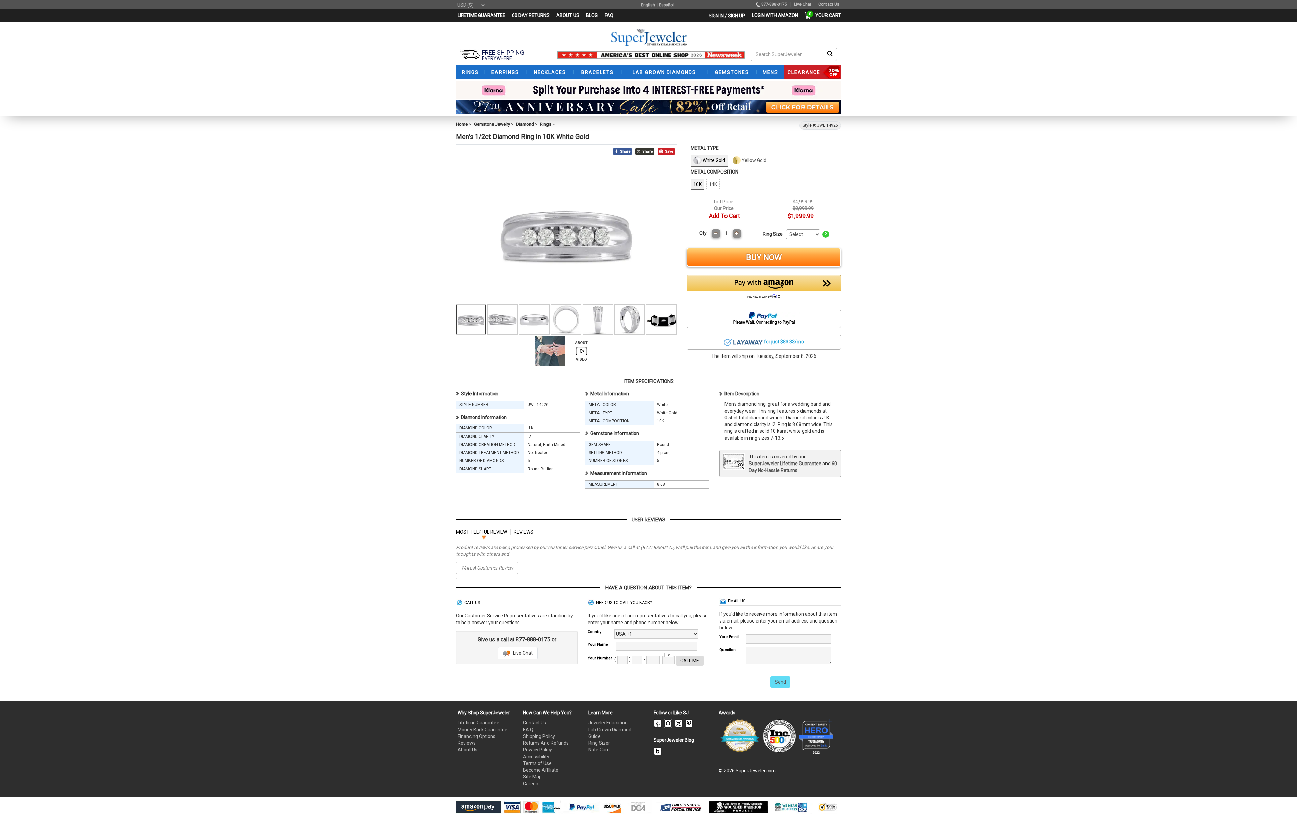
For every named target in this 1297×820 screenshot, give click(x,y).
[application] (1281, 803)
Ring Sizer (599, 743)
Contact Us (534, 722)
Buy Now (764, 257)
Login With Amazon (775, 15)
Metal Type (705, 148)
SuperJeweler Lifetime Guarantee (785, 463)
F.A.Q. (528, 729)
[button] (764, 288)
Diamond (525, 124)
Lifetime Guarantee (478, 722)
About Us (467, 749)
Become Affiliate (540, 770)
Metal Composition (714, 172)
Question (727, 649)
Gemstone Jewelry (492, 124)
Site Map (532, 776)
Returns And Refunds (546, 743)
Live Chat (522, 653)
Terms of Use (537, 763)
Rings (545, 124)
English (648, 5)
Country (594, 632)
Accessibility (536, 756)
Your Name (598, 644)
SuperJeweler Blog (674, 740)
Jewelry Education (608, 722)
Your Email (729, 637)
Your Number (600, 658)
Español (666, 5)
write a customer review (487, 568)
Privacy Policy (537, 749)
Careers (531, 783)
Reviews (467, 743)
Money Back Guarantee (482, 729)
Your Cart (826, 15)
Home (462, 124)
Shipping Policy (539, 736)
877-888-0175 (774, 4)
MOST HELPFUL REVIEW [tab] (481, 532)
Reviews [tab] (523, 532)
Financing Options (476, 736)
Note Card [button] (599, 749)
